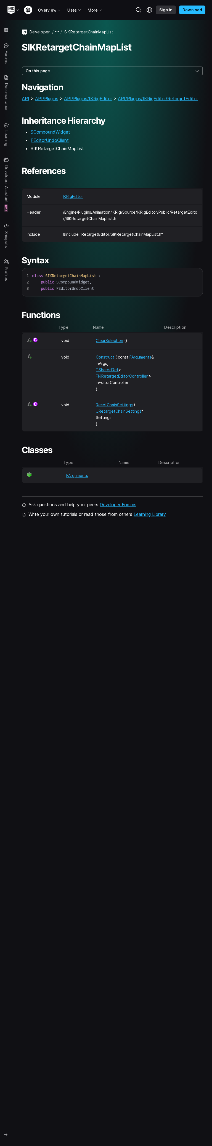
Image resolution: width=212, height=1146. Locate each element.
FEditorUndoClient (50, 140)
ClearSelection (109, 340)
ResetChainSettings (114, 404)
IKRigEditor (73, 196)
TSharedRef (107, 369)
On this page (38, 70)
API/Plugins (46, 98)
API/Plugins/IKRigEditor (88, 98)
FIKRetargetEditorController (122, 376)
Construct (105, 357)
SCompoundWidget (50, 132)
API (25, 98)
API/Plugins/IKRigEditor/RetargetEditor (158, 98)
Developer (40, 32)
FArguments (140, 357)
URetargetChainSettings (118, 411)
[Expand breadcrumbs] (57, 32)
